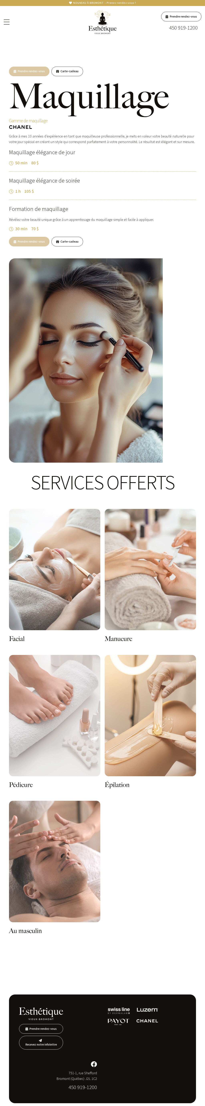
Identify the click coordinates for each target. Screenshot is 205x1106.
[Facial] (54, 569)
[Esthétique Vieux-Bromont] (102, 22)
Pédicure (21, 785)
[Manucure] (150, 569)
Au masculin (25, 931)
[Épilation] (150, 715)
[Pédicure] (54, 715)
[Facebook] (94, 1064)
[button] (7, 22)
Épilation (117, 785)
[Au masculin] (54, 861)
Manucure (118, 639)
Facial (17, 639)
